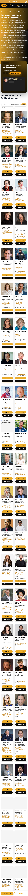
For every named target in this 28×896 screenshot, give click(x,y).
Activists (3, 404)
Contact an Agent (14, 73)
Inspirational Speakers (19, 473)
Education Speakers (18, 303)
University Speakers (18, 747)
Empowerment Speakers (6, 852)
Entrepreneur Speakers (6, 505)
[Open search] (22, 5)
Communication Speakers (6, 198)
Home (2, 11)
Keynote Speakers (18, 131)
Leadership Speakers (5, 163)
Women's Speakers (5, 199)
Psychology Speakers (5, 679)
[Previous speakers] (4, 73)
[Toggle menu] (25, 5)
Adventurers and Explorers (6, 166)
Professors (4, 267)
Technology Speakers (5, 538)
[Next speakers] (7, 73)
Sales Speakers (18, 370)
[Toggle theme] (26, 2)
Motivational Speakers (19, 130)
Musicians (24, 538)
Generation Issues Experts (6, 609)
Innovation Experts (18, 165)
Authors (3, 572)
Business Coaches (5, 231)
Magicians (22, 505)
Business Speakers (5, 129)
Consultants (17, 164)
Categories (7, 11)
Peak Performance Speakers (7, 440)
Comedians (17, 505)
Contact (4, 5)
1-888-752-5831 (14, 1)
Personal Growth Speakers (20, 440)
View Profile (7, 137)
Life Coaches (17, 335)
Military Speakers (5, 130)
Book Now (6, 140)
